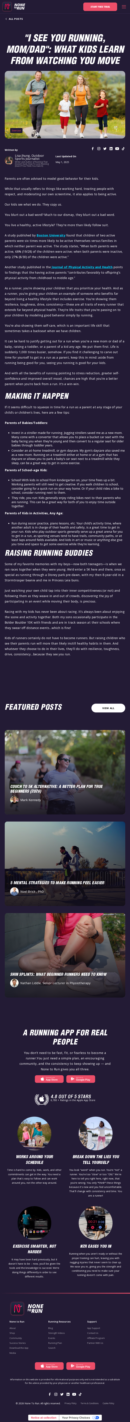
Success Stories (17, 1342)
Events (51, 1338)
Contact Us (92, 1333)
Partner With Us (95, 1342)
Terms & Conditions (90, 1403)
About (12, 1328)
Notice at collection (43, 1417)
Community (15, 1338)
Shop (12, 1333)
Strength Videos (56, 1333)
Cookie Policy (108, 1403)
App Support (93, 1328)
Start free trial (100, 6)
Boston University (51, 235)
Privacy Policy (70, 1403)
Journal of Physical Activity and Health (82, 267)
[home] (13, 6)
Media (12, 1352)
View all (108, 708)
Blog (50, 1328)
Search (52, 1347)
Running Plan (55, 1342)
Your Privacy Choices (76, 1417)
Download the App (18, 1347)
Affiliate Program (96, 1338)
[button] (123, 7)
